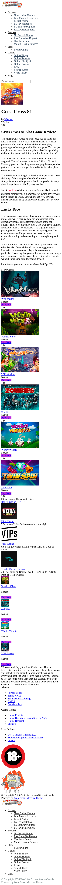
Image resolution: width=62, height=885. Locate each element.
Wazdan (8, 119)
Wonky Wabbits (9, 449)
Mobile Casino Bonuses (26, 44)
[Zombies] (20, 409)
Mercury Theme (35, 798)
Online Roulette (22, 58)
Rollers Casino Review (12, 502)
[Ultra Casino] (9, 518)
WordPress (19, 798)
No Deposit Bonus (23, 35)
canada (11, 740)
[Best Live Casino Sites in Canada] (12, 6)
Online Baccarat (22, 64)
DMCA (11, 701)
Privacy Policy (15, 692)
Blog (10, 75)
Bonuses (12, 32)
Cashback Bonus (22, 41)
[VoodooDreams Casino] (9, 566)
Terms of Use (14, 695)
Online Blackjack (22, 61)
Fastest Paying (21, 21)
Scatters (12, 190)
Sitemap (12, 723)
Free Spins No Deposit (25, 38)
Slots (10, 46)
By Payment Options (24, 29)
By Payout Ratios (23, 23)
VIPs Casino (7, 543)
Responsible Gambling (19, 698)
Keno (17, 67)
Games (11, 52)
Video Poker (20, 72)
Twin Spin (6, 487)
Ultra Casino (7, 521)
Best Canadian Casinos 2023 (22, 734)
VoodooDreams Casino (13, 569)
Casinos (12, 12)
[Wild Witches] (20, 371)
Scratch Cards (21, 69)
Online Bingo (21, 55)
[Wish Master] (20, 296)
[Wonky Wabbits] (20, 447)
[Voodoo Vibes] (20, 333)
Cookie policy (15, 704)
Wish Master (7, 299)
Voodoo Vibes (8, 336)
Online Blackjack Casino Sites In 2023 (27, 718)
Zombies (5, 412)
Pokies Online (21, 49)
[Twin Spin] (20, 484)
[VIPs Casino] (9, 541)
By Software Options (24, 26)
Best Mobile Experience (26, 18)
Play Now (6, 304)
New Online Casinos (24, 15)
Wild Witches (8, 374)
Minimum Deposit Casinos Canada (25, 737)
